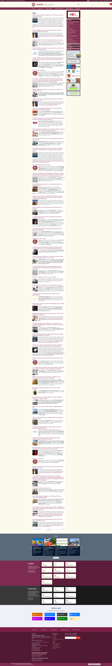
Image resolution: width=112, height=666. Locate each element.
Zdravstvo (56, 596)
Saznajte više (13, 664)
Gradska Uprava (34, 629)
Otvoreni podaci (100, 0)
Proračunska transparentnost (71, 32)
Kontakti (93, 0)
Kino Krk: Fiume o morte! (37, 458)
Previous (30, 547)
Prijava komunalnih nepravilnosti (47, 577)
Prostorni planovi (69, 34)
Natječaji (96, 0)
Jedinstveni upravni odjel (59, 8)
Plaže (73, 618)
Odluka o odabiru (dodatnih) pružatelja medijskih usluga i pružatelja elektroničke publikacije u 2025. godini (47, 334)
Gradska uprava (40, 8)
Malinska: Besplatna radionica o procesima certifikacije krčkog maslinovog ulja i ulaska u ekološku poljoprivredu (46, 377)
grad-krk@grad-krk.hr (37, 650)
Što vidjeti (49, 618)
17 (55, 529)
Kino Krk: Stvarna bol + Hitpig (39, 238)
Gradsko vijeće (68, 571)
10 (40, 529)
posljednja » (49, 530)
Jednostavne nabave (70, 39)
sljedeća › (62, 529)
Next (81, 547)
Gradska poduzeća (44, 629)
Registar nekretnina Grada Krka (71, 41)
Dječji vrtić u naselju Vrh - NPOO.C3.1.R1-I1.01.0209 (44, 277)
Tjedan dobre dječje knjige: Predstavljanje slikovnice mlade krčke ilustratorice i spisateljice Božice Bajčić (47, 109)
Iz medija (54, 648)
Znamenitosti (62, 614)
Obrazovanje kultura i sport (47, 596)
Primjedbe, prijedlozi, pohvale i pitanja (72, 42)
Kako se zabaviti (50, 614)
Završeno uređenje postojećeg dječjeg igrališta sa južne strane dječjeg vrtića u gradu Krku (50, 548)
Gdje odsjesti (74, 614)
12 (44, 529)
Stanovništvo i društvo (69, 590)
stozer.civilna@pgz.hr (37, 656)
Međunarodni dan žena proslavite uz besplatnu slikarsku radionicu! (47, 285)
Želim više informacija (96, 664)
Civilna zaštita (69, 49)
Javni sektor (56, 590)
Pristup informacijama (70, 23)
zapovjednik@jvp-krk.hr (38, 660)
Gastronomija (37, 618)
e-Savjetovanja (45, 565)
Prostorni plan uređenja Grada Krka (72, 35)
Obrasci (68, 27)
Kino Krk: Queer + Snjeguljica (38, 70)
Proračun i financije (45, 590)
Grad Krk (45, 4)
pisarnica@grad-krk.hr (22, 0)
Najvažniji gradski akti (69, 8)
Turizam (44, 602)
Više (30, 598)
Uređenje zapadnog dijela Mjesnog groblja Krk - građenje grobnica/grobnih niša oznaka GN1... (62, 548)
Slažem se (90, 664)
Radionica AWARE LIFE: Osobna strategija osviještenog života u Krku (47, 40)
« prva (34, 529)
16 (53, 529)
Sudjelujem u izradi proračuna (71, 30)
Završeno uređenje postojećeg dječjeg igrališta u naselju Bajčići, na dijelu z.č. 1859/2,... (37, 548)
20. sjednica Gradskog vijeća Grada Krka (41, 488)
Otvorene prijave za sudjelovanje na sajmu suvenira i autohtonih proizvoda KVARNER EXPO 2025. (46, 427)
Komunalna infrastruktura (70, 596)
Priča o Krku (78, 8)
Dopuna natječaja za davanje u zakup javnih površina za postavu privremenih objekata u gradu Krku (46, 30)
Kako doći (36, 614)
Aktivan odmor (62, 618)
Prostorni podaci (68, 602)
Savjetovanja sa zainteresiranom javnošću (73, 21)
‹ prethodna (38, 529)
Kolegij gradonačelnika (69, 565)
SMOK (90, 0)
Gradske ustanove (54, 629)
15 (51, 529)
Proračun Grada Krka (70, 28)
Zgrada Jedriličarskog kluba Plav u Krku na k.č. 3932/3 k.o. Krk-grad (74, 548)
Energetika (56, 602)
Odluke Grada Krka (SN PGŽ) (107, 0)
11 (42, 529)
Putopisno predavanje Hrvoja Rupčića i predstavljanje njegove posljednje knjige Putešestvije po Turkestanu (46, 438)
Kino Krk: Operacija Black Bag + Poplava (41, 164)
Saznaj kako (31, 571)
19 (60, 529)
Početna (33, 11)
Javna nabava (69, 37)
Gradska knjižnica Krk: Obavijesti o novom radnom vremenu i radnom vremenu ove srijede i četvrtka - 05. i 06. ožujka (47, 257)
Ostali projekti (56, 557)
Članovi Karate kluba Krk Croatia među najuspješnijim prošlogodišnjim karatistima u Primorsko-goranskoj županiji (48, 118)
